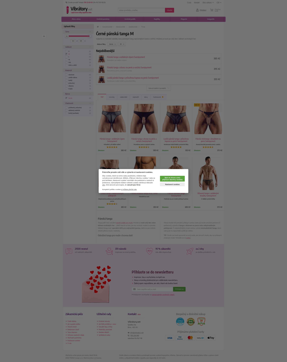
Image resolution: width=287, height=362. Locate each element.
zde (103, 185)
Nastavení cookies (172, 184)
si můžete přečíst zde (129, 189)
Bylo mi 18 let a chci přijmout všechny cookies (172, 178)
